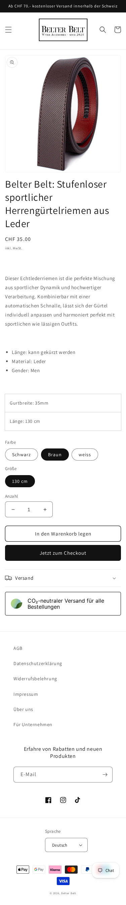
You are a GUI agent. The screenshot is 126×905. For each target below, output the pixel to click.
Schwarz (21, 454)
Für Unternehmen (32, 724)
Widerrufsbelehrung (35, 679)
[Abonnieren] (104, 775)
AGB (18, 648)
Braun (55, 454)
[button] (8, 29)
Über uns (23, 709)
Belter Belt (68, 893)
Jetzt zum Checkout (63, 553)
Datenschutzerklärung (37, 663)
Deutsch (60, 845)
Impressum (25, 694)
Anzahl (11, 496)
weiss (85, 454)
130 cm (20, 481)
